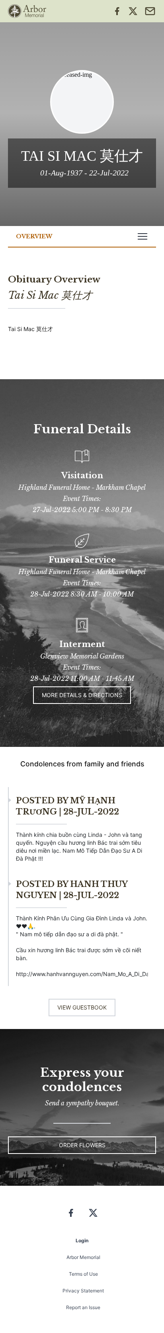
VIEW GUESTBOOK (82, 1007)
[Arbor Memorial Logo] (27, 11)
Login (82, 1240)
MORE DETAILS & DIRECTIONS (82, 695)
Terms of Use (83, 1274)
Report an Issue (83, 1307)
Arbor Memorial (83, 1257)
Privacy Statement (83, 1291)
